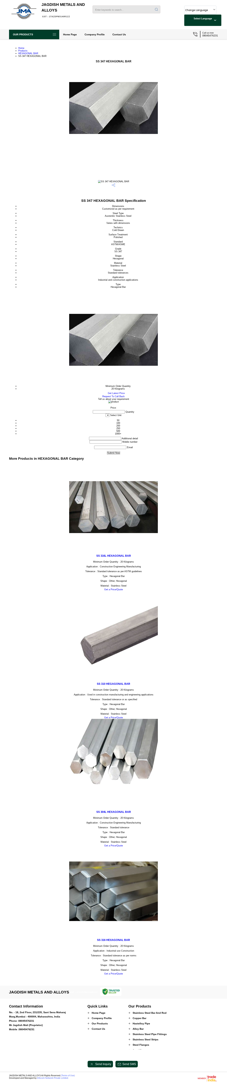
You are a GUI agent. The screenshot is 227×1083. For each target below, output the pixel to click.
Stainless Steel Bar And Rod (150, 1012)
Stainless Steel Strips (145, 1039)
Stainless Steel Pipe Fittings (150, 1034)
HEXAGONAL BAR (28, 53)
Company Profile (95, 34)
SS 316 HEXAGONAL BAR (113, 939)
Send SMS (129, 1064)
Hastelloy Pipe (141, 1023)
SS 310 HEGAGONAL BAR (113, 683)
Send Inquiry (103, 1064)
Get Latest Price (116, 393)
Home (21, 48)
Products (22, 50)
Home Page (70, 34)
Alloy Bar (138, 1028)
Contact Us (119, 34)
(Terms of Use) (68, 1075)
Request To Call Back (113, 396)
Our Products (23, 34)
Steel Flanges (141, 1044)
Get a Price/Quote (113, 589)
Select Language (203, 18)
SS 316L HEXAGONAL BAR (113, 555)
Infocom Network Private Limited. (53, 1078)
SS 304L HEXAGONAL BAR (113, 811)
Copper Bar (139, 1018)
